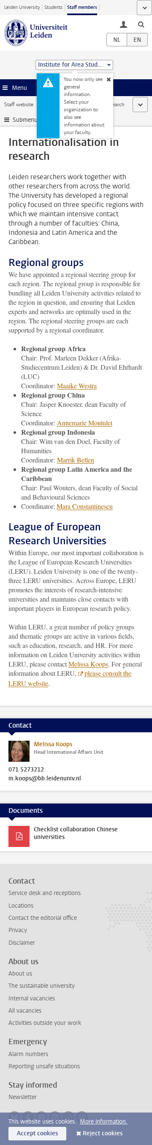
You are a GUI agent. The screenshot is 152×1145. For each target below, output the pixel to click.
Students (53, 7)
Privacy (17, 930)
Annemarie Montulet (84, 422)
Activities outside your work (44, 1023)
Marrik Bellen (75, 459)
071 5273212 (26, 770)
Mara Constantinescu (85, 506)
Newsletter (22, 1097)
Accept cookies (37, 1133)
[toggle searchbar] (141, 24)
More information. (104, 1122)
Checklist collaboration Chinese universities (76, 833)
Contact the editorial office (42, 918)
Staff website (18, 104)
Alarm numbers (28, 1054)
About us (20, 974)
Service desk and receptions (44, 893)
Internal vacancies (31, 998)
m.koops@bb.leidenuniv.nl (44, 778)
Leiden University (22, 7)
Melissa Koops (88, 663)
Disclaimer (21, 943)
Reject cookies (102, 1133)
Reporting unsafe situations (44, 1066)
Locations (20, 906)
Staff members (82, 7)
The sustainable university (41, 986)
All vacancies (24, 1011)
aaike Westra (77, 385)
